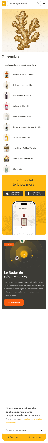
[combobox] (24, 3)
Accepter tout (35, 437)
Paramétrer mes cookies (16, 430)
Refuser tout (13, 437)
